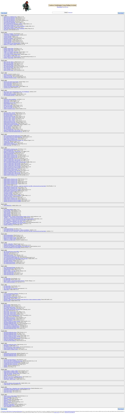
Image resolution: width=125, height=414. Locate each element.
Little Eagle (6, 253)
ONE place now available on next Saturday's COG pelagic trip (16, 246)
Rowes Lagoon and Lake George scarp (12, 135)
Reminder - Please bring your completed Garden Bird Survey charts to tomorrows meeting (22, 299)
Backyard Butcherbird (8, 235)
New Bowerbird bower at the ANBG (11, 251)
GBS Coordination (7, 397)
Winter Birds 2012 (7, 205)
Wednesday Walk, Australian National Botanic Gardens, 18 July (17, 216)
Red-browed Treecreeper (9, 404)
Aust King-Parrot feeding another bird (11, 257)
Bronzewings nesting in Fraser (10, 171)
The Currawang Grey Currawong (11, 288)
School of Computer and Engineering (15, 411)
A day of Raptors (7, 68)
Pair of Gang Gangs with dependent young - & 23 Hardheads (16, 91)
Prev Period (4, 13)
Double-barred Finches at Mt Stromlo (11, 124)
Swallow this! (6, 141)
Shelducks (6, 398)
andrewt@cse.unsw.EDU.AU (70, 412)
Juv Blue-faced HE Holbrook (10, 340)
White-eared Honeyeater (9, 268)
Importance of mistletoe (8, 33)
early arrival (6, 310)
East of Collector (7, 55)
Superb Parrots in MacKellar (9, 22)
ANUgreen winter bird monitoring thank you (13, 131)
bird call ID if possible (8, 191)
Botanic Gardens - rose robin (10, 270)
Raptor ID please (7, 211)
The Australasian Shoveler (9, 95)
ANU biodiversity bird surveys (10, 256)
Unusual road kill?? (8, 36)
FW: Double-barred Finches (9, 259)
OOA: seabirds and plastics (9, 282)
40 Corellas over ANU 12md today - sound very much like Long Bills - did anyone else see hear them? (25, 186)
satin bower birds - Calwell (9, 112)
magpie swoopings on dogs (9, 108)
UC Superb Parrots (8, 294)
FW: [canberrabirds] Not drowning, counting (13, 23)
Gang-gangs (6, 316)
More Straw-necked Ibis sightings (11, 297)
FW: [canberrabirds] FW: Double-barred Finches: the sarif (15, 258)
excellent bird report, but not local (11, 363)
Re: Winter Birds (7, 278)
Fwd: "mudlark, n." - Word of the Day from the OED (15, 220)
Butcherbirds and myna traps (9, 102)
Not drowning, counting (9, 25)
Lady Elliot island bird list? (9, 21)
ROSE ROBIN (7, 103)
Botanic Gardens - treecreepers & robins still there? (14, 280)
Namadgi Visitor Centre (8, 50)
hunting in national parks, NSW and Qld (12, 130)
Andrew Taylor (56, 412)
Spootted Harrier (7, 269)
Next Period (120, 13)
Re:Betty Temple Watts (8, 48)
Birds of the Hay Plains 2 (9, 61)
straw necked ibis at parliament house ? (12, 315)
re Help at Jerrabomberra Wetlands (11, 293)
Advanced (70, 12)
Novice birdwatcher (8, 75)
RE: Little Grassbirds (8, 125)
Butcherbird (6, 345)
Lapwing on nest (7, 87)
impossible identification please (10, 322)
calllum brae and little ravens (9, 239)
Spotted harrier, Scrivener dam (10, 353)
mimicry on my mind (8, 76)
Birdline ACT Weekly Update (10, 44)
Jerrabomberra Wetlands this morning (11, 389)
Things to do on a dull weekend (10, 395)
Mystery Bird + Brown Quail (10, 308)
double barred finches (8, 320)
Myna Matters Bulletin (8, 209)
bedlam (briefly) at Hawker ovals (10, 123)
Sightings (6, 365)
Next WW (6, 29)
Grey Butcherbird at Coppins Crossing (12, 346)
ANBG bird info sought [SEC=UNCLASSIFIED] (14, 26)
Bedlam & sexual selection (9, 152)
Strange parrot (7, 100)
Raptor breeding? (7, 295)
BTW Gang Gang (7, 145)
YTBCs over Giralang (8, 53)
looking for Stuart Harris (9, 339)
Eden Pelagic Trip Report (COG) (10, 137)
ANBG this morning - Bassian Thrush (11, 373)
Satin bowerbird (7, 298)
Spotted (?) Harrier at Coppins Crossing (12, 321)
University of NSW (5, 411)
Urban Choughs (7, 213)
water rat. (6, 74)
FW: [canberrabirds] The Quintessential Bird (13, 136)
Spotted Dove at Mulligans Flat (10, 16)
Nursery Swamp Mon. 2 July (10, 348)
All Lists (66, 7)
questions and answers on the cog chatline (12, 166)
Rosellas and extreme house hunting (11, 81)
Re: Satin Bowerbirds (8, 106)
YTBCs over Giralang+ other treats (11, 51)
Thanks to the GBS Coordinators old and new (13, 360)
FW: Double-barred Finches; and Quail (12, 309)
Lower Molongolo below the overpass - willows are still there (16, 229)
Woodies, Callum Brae (8, 243)
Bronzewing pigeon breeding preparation (12, 338)
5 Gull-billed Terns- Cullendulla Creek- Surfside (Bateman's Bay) (17, 388)
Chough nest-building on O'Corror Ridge (12, 245)
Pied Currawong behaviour (9, 17)
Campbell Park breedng (8, 142)
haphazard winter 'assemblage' (10, 94)
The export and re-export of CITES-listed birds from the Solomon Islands (19, 218)
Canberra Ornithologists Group (69, 411)
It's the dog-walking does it (9, 405)
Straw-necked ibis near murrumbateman (12, 362)
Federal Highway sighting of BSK (11, 349)
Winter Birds (6, 289)
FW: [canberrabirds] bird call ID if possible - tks (13, 140)
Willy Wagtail (6, 252)
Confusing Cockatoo (8, 193)
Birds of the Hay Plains (8, 63)
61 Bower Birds (7, 210)
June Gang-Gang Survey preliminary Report (13, 376)
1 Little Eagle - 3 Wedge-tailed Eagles (11, 34)
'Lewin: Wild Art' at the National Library (12, 43)
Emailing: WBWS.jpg (8, 224)
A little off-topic (7, 384)
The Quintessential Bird (8, 64)
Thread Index (59, 7)
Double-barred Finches (8, 228)
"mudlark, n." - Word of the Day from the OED (13, 217)
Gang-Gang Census (8, 390)
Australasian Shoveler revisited (10, 77)
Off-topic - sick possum (8, 377)
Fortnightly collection (8, 260)
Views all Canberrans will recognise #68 (12, 383)
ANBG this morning (8, 374)
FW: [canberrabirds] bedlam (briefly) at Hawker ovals (15, 162)
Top (63, 7)
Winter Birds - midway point (9, 379)
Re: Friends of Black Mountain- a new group (13, 221)
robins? (5, 184)
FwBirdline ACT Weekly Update (10, 324)
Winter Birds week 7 (8, 92)
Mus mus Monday (7, 126)
